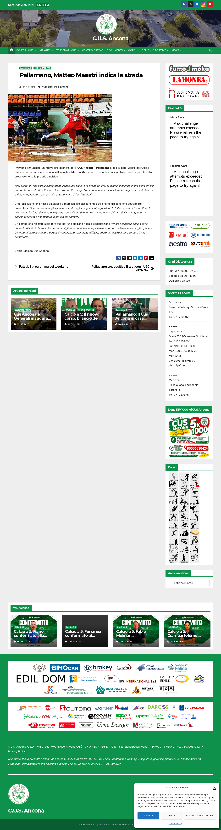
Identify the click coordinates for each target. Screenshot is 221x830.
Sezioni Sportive (154, 50)
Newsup (123, 824)
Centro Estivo (93, 50)
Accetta (148, 815)
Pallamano (25, 68)
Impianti (45, 50)
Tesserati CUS (66, 50)
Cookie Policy (175, 823)
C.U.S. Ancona (111, 38)
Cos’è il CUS (25, 50)
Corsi (132, 50)
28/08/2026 (74, 641)
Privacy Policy (17, 751)
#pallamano (61, 86)
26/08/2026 (126, 641)
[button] (214, 787)
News (175, 50)
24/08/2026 (177, 641)
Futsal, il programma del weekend (43, 266)
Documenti (115, 50)
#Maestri (47, 86)
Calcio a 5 (70, 310)
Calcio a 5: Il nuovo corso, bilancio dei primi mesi (82, 318)
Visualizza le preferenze (200, 815)
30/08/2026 (23, 641)
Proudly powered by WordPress (94, 824)
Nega (172, 815)
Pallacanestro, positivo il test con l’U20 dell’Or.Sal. (120, 268)
